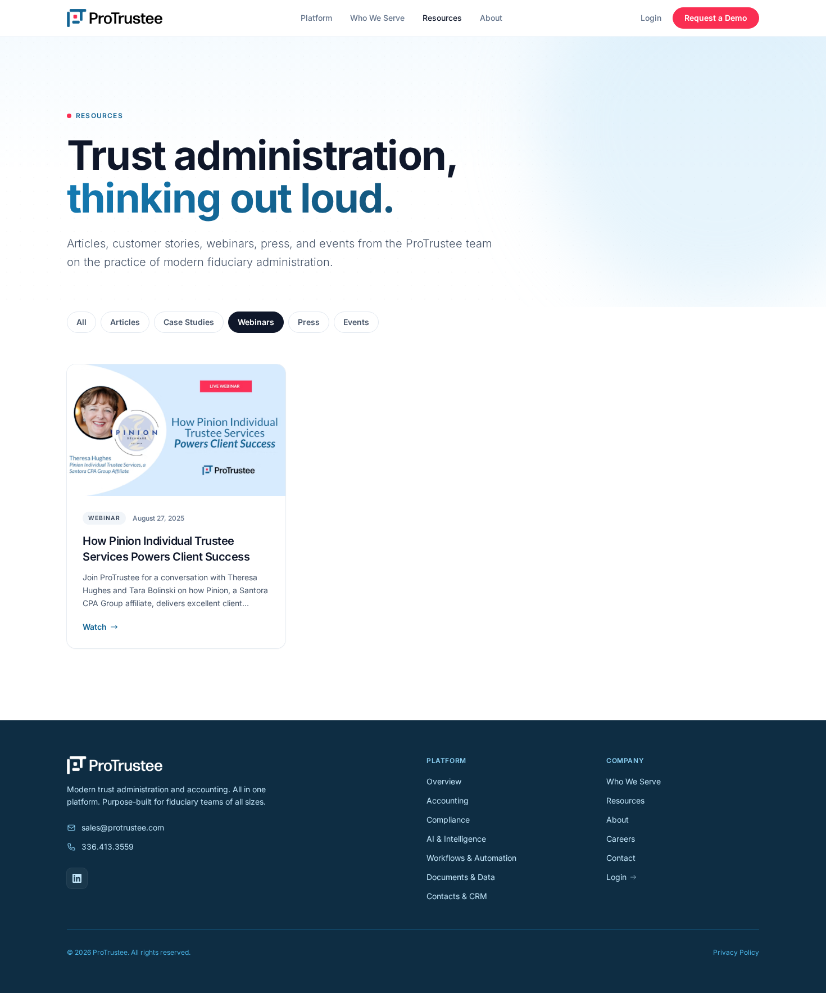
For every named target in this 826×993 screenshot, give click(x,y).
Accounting (447, 800)
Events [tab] (356, 322)
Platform (316, 17)
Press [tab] (309, 322)
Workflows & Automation (471, 858)
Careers (620, 838)
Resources (442, 17)
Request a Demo (715, 17)
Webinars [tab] (256, 322)
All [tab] (81, 322)
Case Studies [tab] (189, 322)
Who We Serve (377, 17)
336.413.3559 (107, 846)
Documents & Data (460, 877)
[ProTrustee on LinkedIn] (77, 878)
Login (651, 17)
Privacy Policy (736, 952)
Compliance (448, 819)
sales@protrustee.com (122, 827)
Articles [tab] (125, 322)
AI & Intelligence (456, 838)
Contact (621, 858)
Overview (443, 781)
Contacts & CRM (456, 896)
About (491, 17)
